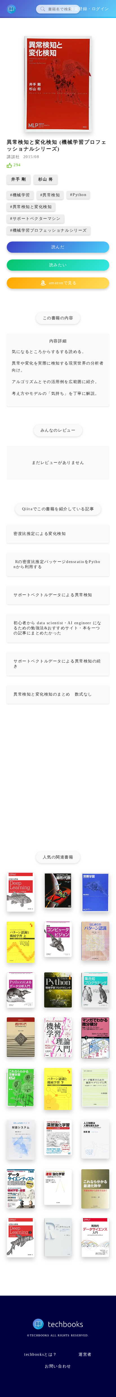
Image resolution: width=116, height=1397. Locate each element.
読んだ (58, 247)
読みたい (58, 265)
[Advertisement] (58, 780)
